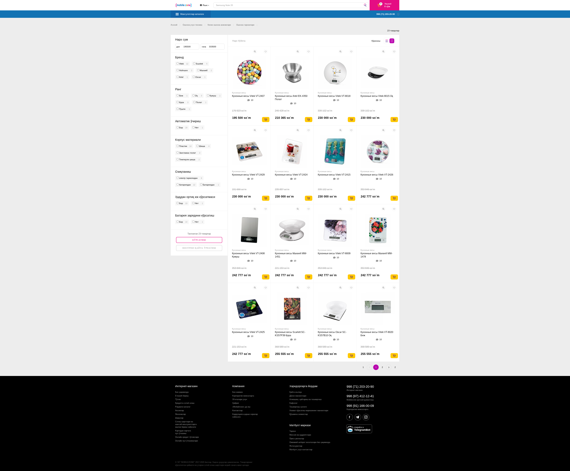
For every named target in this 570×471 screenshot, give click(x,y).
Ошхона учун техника (193, 25)
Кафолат (293, 403)
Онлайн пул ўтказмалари (186, 441)
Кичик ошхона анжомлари (219, 25)
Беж (181, 95)
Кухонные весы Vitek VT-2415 (334, 174)
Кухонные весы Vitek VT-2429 (248, 174)
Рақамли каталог (182, 407)
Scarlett (199, 64)
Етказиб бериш (182, 396)
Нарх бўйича (238, 40)
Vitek (181, 64)
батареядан (185, 185)
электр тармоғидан (188, 178)
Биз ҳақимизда (182, 392)
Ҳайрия (235, 403)
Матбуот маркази (300, 425)
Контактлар (237, 410)
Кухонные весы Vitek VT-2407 (248, 96)
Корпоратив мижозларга (243, 396)
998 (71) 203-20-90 (360, 386)
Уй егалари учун (239, 399)
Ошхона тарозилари (245, 25)
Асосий (174, 25)
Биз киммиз (237, 392)
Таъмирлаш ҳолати (298, 407)
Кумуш (212, 95)
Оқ (196, 95)
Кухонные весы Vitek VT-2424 (291, 174)
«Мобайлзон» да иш (241, 407)
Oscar (198, 77)
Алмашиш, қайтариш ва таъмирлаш (305, 399)
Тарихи (292, 431)
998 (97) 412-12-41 (360, 396)
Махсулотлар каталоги (192, 14)
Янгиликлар (180, 414)
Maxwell (203, 70)
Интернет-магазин (186, 386)
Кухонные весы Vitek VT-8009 (334, 253)
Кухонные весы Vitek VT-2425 (248, 332)
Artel (181, 77)
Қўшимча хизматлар (298, 414)
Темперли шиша (187, 159)
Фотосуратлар (295, 446)
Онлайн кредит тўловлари (187, 437)
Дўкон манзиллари (297, 396)
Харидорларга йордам (303, 386)
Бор (181, 127)
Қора (181, 102)
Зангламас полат (187, 153)
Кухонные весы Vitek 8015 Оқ (377, 96)
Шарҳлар (179, 418)
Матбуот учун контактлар (300, 449)
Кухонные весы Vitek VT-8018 (334, 96)
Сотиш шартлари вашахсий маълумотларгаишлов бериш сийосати (186, 424)
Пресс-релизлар (296, 438)
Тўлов (178, 399)
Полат (198, 102)
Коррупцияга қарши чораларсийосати (245, 415)
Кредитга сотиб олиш (184, 403)
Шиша (201, 146)
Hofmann (183, 70)
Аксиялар (179, 410)
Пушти (182, 109)
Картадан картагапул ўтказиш (183, 432)
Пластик (183, 146)
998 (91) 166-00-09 (360, 406)
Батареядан (208, 185)
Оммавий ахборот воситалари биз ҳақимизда (309, 442)
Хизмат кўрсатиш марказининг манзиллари (308, 410)
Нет (196, 127)
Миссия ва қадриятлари (300, 435)
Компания (238, 386)
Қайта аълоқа (295, 392)
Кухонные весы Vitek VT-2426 (377, 174)
